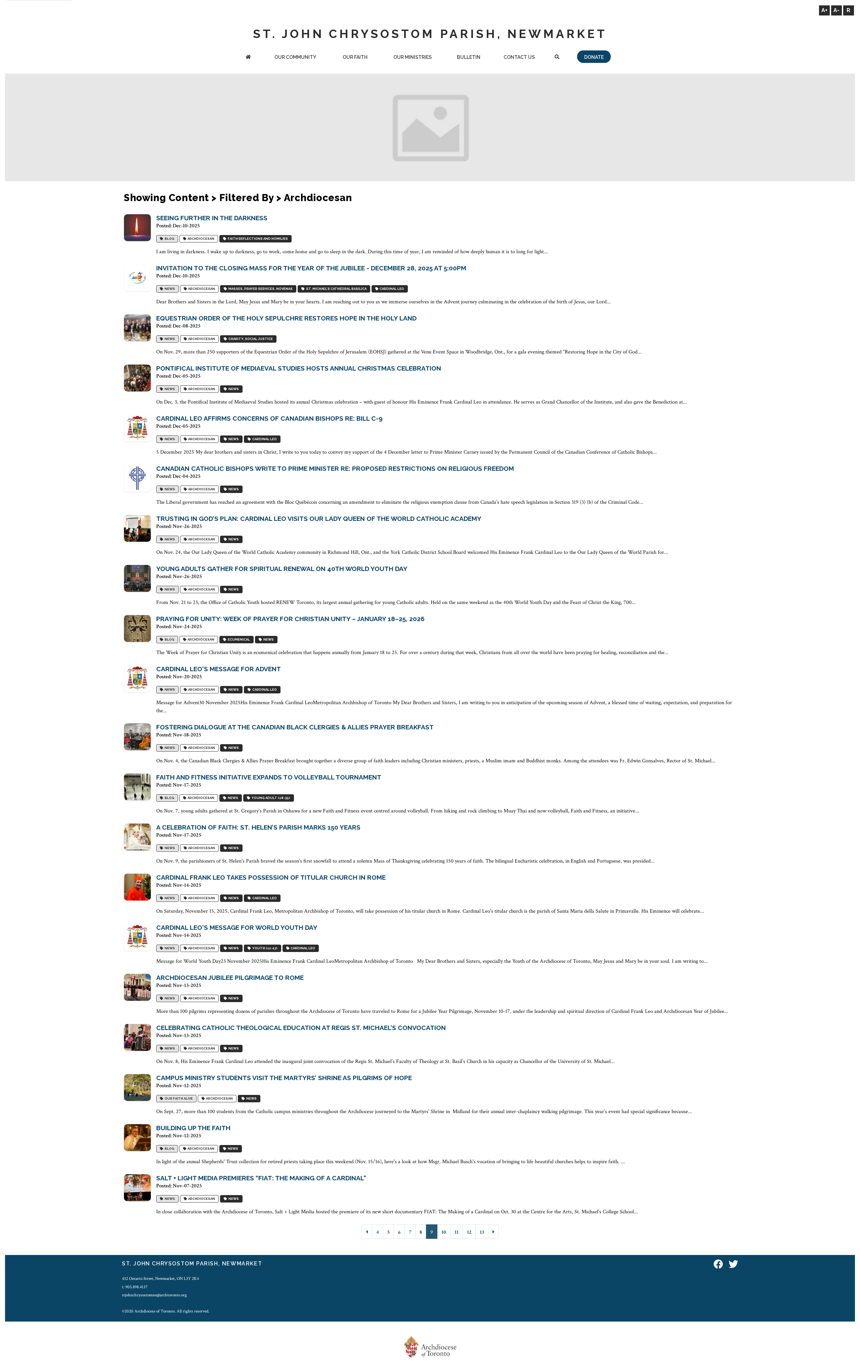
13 (482, 1232)
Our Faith (355, 57)
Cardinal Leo (391, 289)
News (169, 289)
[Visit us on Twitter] (733, 1264)
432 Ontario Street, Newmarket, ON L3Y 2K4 (160, 1278)
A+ (824, 10)
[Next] (493, 1231)
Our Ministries (412, 57)
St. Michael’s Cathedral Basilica (336, 289)
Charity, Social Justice (250, 339)
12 (469, 1232)
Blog (168, 238)
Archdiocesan (200, 238)
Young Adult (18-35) (270, 798)
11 (457, 1232)
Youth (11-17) (264, 948)
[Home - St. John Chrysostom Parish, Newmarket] (248, 57)
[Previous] (366, 1231)
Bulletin (468, 57)
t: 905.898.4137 (134, 1287)
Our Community (295, 57)
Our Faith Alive (178, 1098)
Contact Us (519, 57)
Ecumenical (238, 639)
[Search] (557, 57)
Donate (594, 57)
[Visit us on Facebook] (718, 1264)
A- (836, 10)
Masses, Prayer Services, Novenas (260, 289)
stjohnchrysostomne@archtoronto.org (154, 1295)
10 (443, 1232)
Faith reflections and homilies (257, 238)
